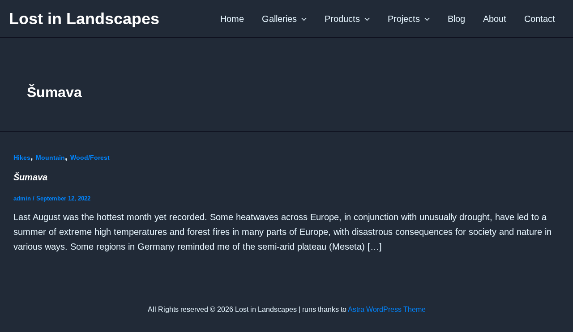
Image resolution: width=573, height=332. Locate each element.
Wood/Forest (90, 157)
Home (232, 19)
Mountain (50, 157)
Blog (456, 19)
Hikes (21, 157)
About (494, 19)
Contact (539, 19)
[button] (302, 19)
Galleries (279, 19)
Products (342, 19)
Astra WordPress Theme (387, 309)
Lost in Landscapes (84, 18)
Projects (404, 19)
